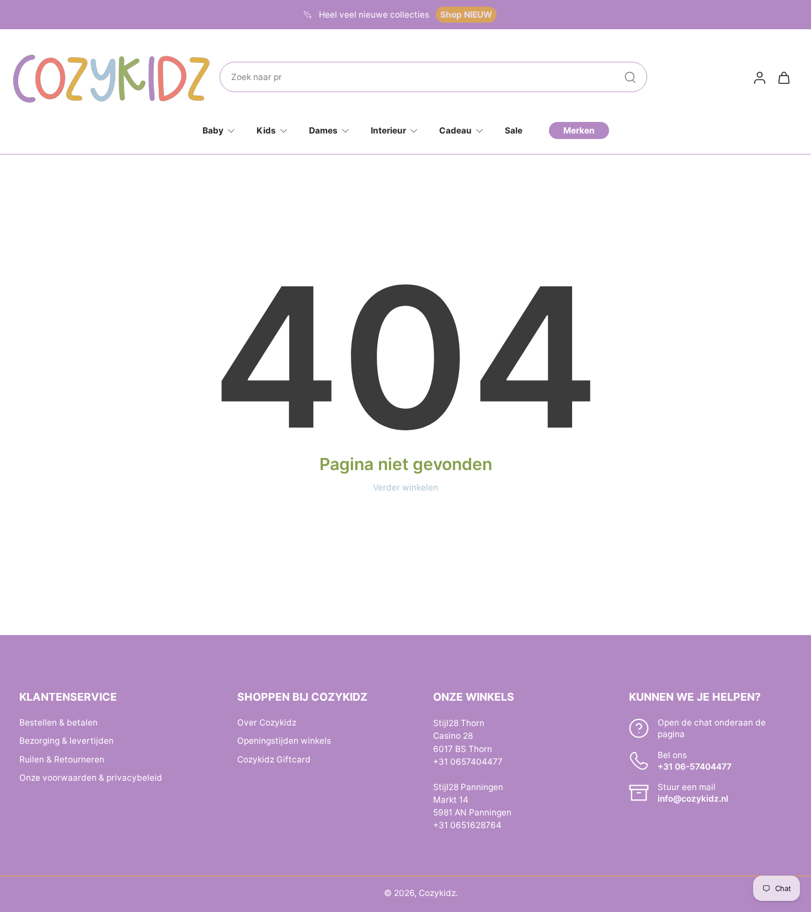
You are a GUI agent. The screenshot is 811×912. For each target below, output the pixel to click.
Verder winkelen (405, 487)
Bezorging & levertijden (66, 740)
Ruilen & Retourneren (61, 759)
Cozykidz (437, 893)
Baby (212, 130)
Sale (513, 130)
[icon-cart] (783, 77)
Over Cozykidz (266, 722)
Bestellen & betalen (58, 722)
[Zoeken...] (630, 77)
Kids (266, 130)
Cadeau (455, 130)
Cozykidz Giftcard (274, 759)
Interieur (388, 130)
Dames (323, 130)
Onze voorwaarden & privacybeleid (90, 777)
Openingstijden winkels (284, 740)
